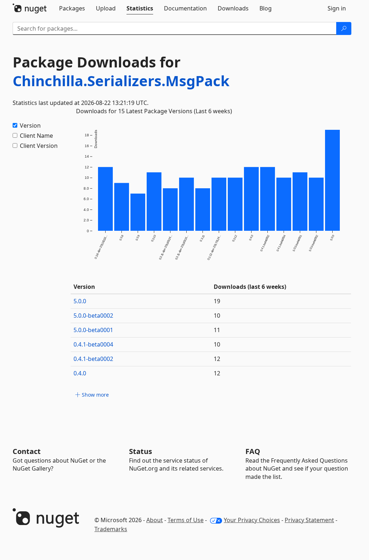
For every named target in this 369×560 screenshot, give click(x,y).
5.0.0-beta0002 (93, 315)
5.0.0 (80, 301)
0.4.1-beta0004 (93, 344)
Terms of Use (186, 520)
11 (217, 330)
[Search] (343, 28)
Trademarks (110, 529)
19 (217, 301)
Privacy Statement (309, 520)
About (154, 520)
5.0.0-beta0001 (93, 330)
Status (140, 451)
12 (217, 359)
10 (217, 315)
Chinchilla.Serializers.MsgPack (121, 81)
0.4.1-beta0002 (93, 359)
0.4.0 (80, 373)
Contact (27, 451)
